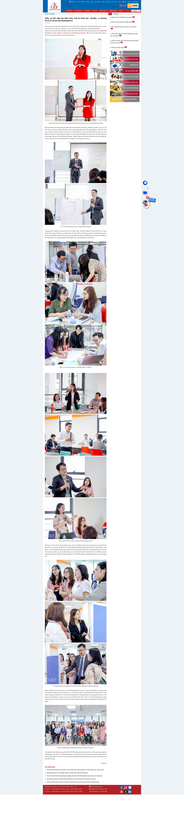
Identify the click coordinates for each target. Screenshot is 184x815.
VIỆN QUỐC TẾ (103, 10)
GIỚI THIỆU (69, 10)
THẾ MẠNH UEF (78, 10)
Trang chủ (73, 1)
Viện (92, 1)
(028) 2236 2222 (94, 789)
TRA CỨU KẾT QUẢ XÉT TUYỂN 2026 (121, 22)
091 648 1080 (104, 791)
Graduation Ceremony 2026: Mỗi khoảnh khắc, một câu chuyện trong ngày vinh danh (71, 779)
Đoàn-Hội (108, 1)
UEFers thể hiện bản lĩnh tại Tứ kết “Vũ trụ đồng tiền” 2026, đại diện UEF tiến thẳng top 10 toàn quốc (75, 770)
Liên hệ (129, 1)
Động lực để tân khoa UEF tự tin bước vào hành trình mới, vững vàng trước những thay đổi (73, 782)
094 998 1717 (96, 791)
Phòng (88, 1)
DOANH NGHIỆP (113, 10)
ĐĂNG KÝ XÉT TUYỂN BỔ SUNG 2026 (121, 17)
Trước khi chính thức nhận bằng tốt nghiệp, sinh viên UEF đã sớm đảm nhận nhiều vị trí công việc (74, 776)
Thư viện (115, 1)
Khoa (103, 1)
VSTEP (120, 10)
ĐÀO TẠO (95, 10)
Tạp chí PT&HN (122, 1)
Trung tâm (97, 1)
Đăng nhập (135, 1)
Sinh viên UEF (81, 1)
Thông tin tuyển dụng (117, 47)
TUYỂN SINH (87, 10)
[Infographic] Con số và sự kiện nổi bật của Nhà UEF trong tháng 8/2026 (67, 773)
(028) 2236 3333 (103, 789)
